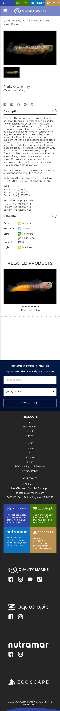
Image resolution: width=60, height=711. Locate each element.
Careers (30, 448)
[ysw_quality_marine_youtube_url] (30, 579)
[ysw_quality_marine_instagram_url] (20, 579)
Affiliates (30, 457)
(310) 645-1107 (30, 483)
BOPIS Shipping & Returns (30, 466)
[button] (30, 112)
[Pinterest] (31, 104)
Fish (30, 422)
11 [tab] (37, 316)
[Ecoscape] (24, 682)
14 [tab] (50, 316)
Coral (30, 431)
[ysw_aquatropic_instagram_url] (20, 617)
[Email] (11, 104)
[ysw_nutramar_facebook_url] (10, 654)
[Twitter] (25, 104)
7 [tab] (19, 316)
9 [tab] (28, 316)
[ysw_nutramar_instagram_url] (20, 654)
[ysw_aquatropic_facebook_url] (10, 617)
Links (30, 462)
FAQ (30, 453)
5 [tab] (10, 316)
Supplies (30, 435)
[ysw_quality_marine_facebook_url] (10, 579)
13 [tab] (46, 316)
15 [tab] (55, 316)
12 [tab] (41, 316)
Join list (30, 403)
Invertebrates (30, 426)
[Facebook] (5, 104)
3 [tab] (1, 316)
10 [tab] (32, 316)
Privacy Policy (30, 471)
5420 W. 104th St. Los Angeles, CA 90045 (30, 497)
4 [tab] (6, 316)
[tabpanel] (28, 291)
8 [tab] (23, 316)
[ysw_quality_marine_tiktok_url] (39, 579)
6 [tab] (15, 316)
